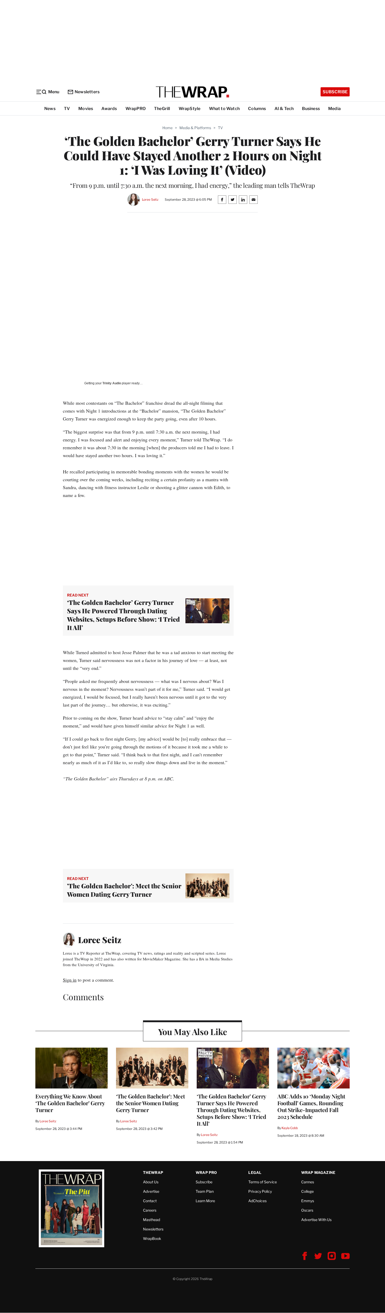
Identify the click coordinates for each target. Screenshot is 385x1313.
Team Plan (205, 1191)
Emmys (307, 1201)
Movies (85, 108)
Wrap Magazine (318, 1172)
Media (334, 108)
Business (311, 108)
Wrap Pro (206, 1172)
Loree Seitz (150, 199)
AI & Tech (284, 108)
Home (167, 127)
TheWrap (153, 1172)
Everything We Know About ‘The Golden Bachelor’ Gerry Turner (70, 1103)
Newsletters (87, 91)
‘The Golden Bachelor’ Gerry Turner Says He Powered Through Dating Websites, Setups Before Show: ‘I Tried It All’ (123, 615)
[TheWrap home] (192, 91)
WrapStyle (190, 108)
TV (67, 108)
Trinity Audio (111, 383)
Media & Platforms (195, 127)
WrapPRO (135, 108)
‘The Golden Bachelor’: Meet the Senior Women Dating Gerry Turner (150, 1103)
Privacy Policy (260, 1191)
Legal (254, 1172)
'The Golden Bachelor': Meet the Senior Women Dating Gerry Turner (124, 890)
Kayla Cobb (290, 1128)
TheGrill (162, 108)
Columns (257, 108)
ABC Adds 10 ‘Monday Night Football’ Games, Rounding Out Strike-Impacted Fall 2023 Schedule (311, 1106)
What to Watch (224, 108)
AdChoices (257, 1201)
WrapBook (152, 1238)
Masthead (151, 1219)
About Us (150, 1182)
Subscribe (335, 91)
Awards (109, 108)
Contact (150, 1201)
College (307, 1191)
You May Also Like (192, 1031)
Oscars (307, 1210)
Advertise (151, 1191)
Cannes (307, 1182)
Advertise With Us (316, 1219)
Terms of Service (262, 1182)
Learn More (205, 1201)
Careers (149, 1210)
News (50, 108)
